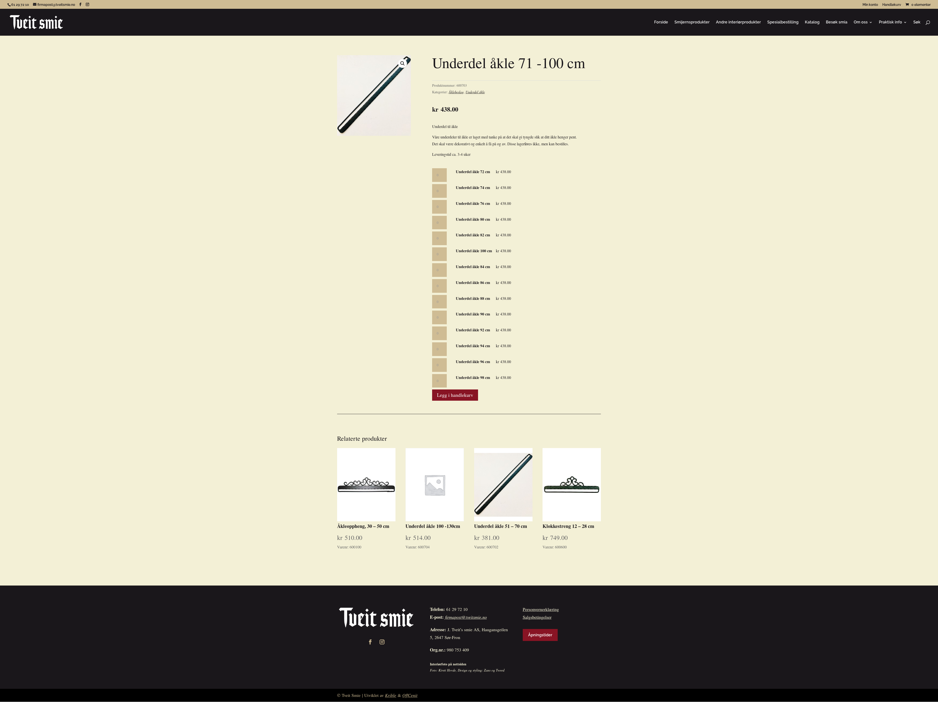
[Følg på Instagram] (382, 642)
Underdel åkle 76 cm (473, 203)
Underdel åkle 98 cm (473, 377)
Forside (661, 22)
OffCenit (409, 695)
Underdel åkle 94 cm (473, 345)
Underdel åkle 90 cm (473, 314)
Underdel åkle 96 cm (473, 361)
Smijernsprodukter (692, 22)
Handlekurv (891, 5)
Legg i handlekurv (455, 395)
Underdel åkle (475, 92)
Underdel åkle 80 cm (473, 219)
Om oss (861, 22)
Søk (916, 22)
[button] (402, 63)
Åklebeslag (456, 92)
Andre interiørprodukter (738, 22)
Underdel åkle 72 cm (473, 171)
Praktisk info (890, 22)
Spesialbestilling (783, 22)
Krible (390, 695)
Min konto (870, 5)
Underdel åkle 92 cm (473, 330)
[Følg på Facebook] (370, 642)
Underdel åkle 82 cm (473, 235)
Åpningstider (540, 635)
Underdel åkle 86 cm (473, 282)
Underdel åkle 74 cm (473, 187)
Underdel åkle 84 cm (473, 266)
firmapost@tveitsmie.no (466, 617)
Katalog (812, 22)
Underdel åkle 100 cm (474, 250)
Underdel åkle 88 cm (473, 298)
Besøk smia (836, 22)
